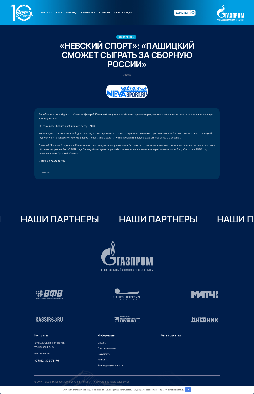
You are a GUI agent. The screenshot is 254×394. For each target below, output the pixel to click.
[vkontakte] (139, 12)
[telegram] (153, 12)
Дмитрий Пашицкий (95, 114)
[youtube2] (144, 12)
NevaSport (46, 172)
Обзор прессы (126, 37)
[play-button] (149, 12)
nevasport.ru (58, 160)
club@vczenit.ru (43, 353)
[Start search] (162, 12)
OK (188, 389)
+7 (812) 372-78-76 (46, 360)
